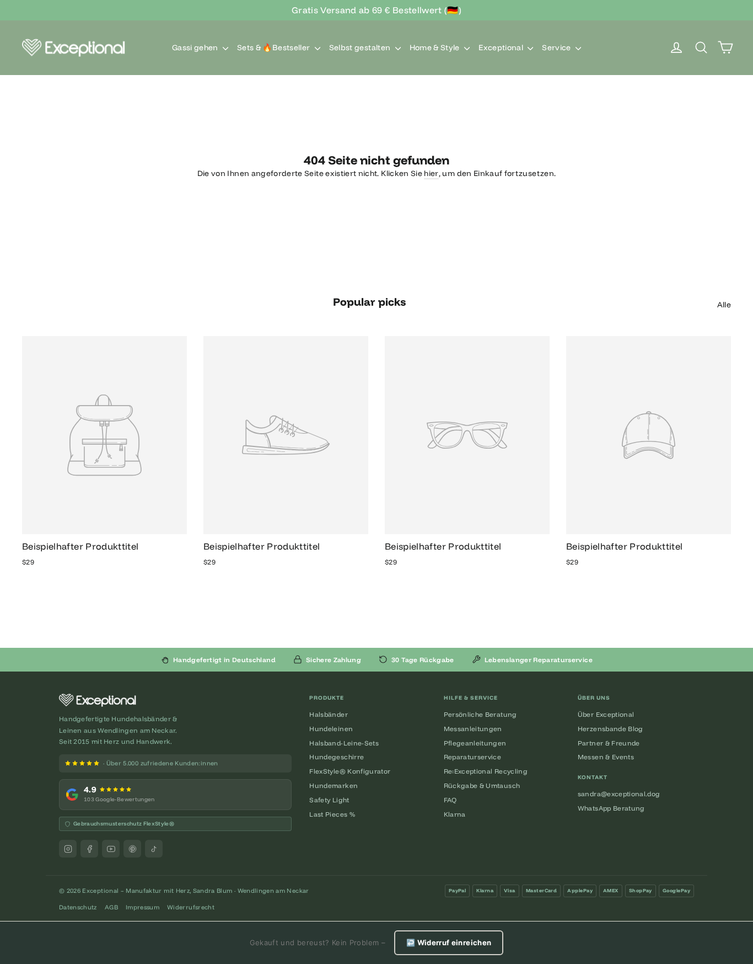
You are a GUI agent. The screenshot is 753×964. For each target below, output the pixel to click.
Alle (724, 305)
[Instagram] (68, 849)
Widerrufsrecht (190, 907)
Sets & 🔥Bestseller (274, 47)
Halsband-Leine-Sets (344, 743)
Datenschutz (78, 907)
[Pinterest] (132, 849)
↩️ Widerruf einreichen (448, 942)
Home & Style (436, 47)
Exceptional (501, 47)
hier (431, 173)
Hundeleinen (331, 729)
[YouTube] (111, 849)
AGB (111, 907)
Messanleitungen (473, 729)
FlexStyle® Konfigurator (349, 771)
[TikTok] (154, 849)
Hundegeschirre (336, 757)
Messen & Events (606, 757)
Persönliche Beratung (480, 714)
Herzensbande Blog (610, 729)
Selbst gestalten (360, 47)
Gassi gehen (196, 47)
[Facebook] (89, 849)
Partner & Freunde (609, 743)
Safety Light (329, 800)
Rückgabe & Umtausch (482, 785)
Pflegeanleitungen (475, 743)
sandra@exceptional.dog (619, 794)
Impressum (142, 907)
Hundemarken (333, 785)
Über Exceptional (606, 714)
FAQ (450, 800)
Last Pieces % (332, 814)
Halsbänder (328, 714)
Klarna (455, 814)
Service (557, 47)
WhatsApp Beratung (611, 808)
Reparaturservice (473, 757)
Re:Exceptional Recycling (486, 771)
